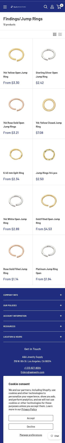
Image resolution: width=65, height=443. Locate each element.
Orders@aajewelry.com (32, 372)
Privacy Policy (29, 409)
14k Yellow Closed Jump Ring (49, 124)
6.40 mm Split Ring (13, 172)
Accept (31, 418)
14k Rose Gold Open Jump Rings (13, 124)
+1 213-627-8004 (32, 367)
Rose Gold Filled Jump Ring (15, 270)
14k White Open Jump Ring (15, 221)
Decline (31, 426)
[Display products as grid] (54, 34)
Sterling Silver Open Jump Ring (47, 74)
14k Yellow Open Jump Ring (15, 74)
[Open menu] (5, 7)
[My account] (52, 7)
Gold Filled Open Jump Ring (48, 221)
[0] (59, 7)
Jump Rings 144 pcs (46, 172)
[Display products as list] (60, 34)
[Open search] (46, 7)
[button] (58, 7)
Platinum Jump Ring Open (47, 270)
